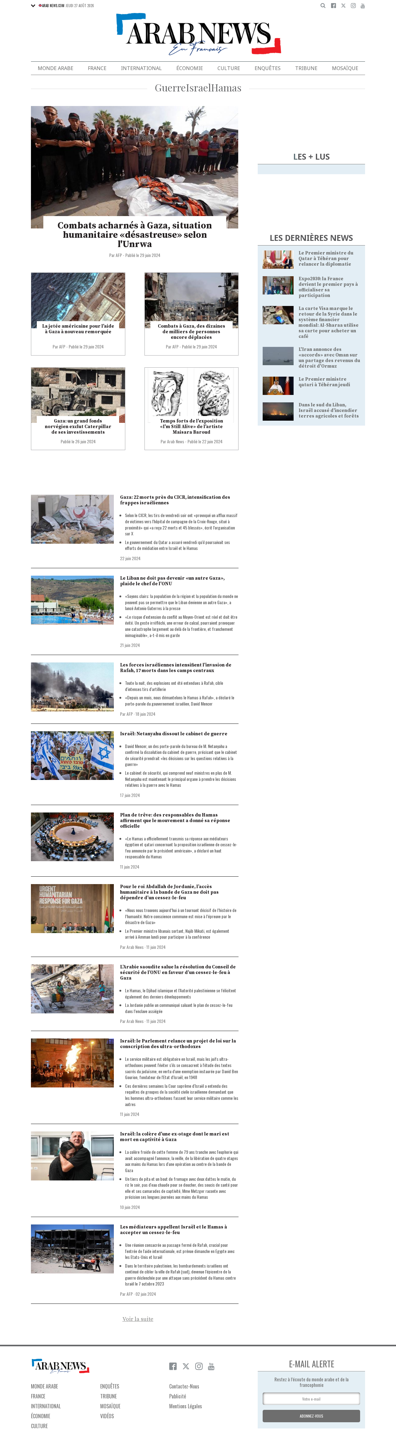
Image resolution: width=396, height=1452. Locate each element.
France (97, 68)
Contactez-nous (184, 1386)
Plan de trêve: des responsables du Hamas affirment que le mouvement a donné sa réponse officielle (175, 820)
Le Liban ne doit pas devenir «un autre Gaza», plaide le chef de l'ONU (172, 581)
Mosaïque (345, 68)
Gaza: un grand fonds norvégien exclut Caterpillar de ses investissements (78, 426)
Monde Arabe (55, 68)
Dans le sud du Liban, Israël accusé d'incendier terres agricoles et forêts (329, 410)
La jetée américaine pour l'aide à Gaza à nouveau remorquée (78, 329)
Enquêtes (268, 68)
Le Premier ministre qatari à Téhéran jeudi (324, 382)
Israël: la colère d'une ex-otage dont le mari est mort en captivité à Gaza (174, 1137)
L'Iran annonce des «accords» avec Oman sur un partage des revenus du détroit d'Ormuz (329, 358)
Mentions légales (185, 1406)
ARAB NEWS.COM (53, 5)
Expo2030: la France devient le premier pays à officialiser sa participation (328, 287)
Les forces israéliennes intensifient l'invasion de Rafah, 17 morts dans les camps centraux (175, 668)
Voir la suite (138, 1319)
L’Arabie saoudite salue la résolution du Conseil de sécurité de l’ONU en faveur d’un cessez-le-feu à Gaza (178, 972)
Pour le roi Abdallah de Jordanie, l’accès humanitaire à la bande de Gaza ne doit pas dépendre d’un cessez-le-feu (169, 892)
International (141, 68)
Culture (228, 68)
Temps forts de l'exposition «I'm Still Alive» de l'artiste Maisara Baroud (191, 426)
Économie (189, 68)
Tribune (306, 68)
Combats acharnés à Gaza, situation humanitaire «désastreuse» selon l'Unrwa (135, 235)
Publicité (177, 1396)
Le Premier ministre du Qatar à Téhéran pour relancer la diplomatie (326, 258)
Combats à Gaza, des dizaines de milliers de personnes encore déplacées (191, 331)
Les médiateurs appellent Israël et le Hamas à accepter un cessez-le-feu (173, 1230)
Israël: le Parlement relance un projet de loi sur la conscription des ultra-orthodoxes (178, 1044)
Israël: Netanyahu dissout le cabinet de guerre (173, 734)
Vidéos (107, 1416)
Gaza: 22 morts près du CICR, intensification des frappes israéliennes (175, 500)
